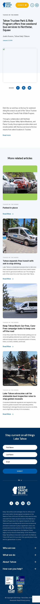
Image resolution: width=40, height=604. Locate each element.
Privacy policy (25, 600)
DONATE (21, 5)
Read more (7, 135)
